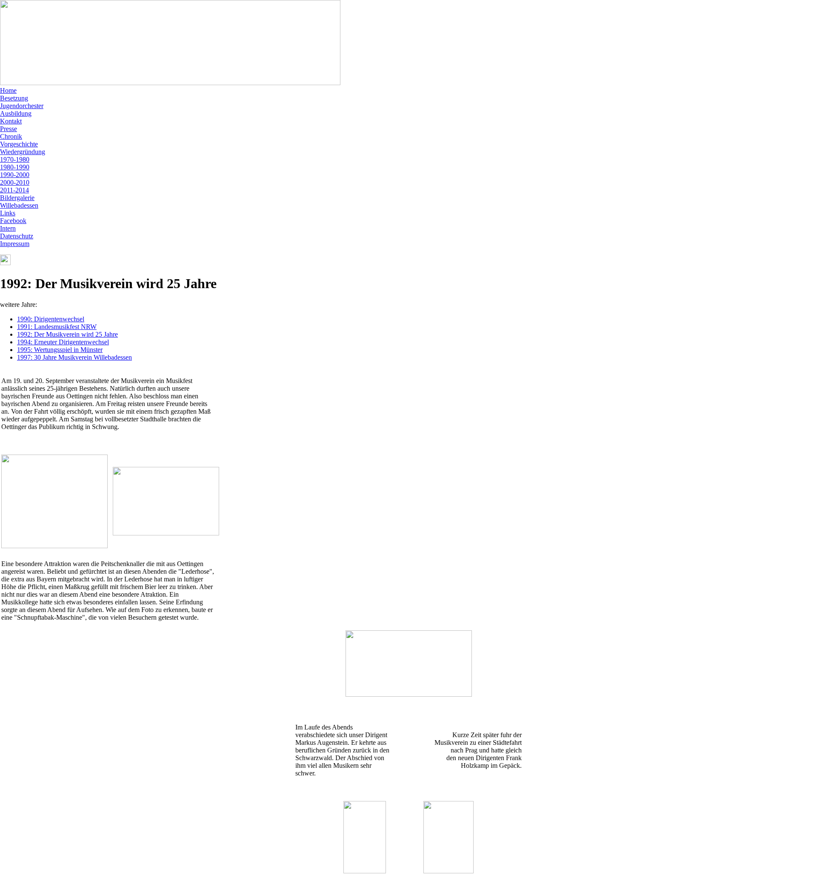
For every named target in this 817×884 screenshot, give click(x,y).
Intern (8, 228)
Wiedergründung (22, 151)
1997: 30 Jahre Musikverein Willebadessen (74, 357)
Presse (8, 128)
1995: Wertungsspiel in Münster (60, 349)
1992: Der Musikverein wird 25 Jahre (67, 334)
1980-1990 (14, 167)
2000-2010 (14, 182)
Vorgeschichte (19, 144)
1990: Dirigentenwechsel (50, 319)
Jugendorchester (21, 105)
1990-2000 (14, 174)
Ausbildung (15, 113)
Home (8, 90)
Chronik (11, 136)
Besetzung (14, 98)
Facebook (13, 220)
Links (7, 213)
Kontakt (11, 121)
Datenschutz (16, 236)
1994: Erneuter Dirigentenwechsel (63, 342)
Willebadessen (19, 205)
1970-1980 (14, 159)
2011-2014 (14, 190)
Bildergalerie (17, 197)
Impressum (14, 243)
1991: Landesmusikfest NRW (57, 326)
